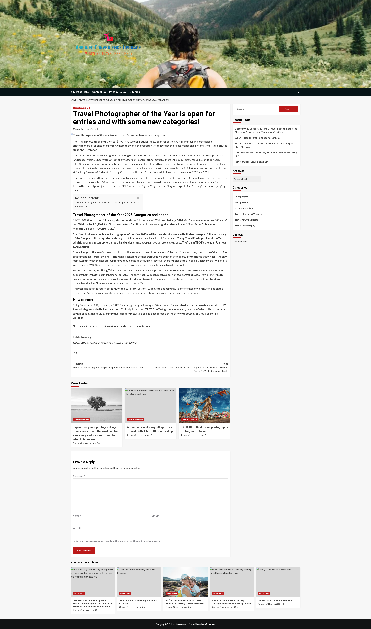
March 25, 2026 (227, 607)
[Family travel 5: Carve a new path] (278, 582)
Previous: (110, 365)
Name (77, 515)
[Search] (298, 91)
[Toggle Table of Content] (137, 198)
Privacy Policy (117, 91)
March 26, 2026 (181, 607)
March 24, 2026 (274, 604)
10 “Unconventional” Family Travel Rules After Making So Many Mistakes (264, 145)
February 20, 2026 (143, 435)
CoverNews (195, 624)
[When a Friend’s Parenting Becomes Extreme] (139, 582)
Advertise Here (80, 91)
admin (77, 129)
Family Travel (241, 202)
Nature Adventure (244, 208)
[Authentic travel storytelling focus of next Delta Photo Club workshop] (150, 405)
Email (155, 515)
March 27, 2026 (135, 607)
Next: (191, 367)
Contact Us (99, 91)
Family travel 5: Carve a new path (251, 161)
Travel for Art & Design (246, 219)
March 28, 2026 (88, 610)
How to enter (84, 206)
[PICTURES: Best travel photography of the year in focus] (204, 405)
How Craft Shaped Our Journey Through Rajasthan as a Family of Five (266, 154)
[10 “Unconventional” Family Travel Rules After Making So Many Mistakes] (185, 582)
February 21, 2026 (89, 443)
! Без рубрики (242, 196)
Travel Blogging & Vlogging (249, 214)
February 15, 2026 (197, 435)
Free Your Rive (240, 241)
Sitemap (135, 91)
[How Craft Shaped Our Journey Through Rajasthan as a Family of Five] (232, 582)
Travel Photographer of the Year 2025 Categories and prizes (108, 202)
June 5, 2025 (89, 129)
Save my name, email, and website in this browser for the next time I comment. (118, 540)
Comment (79, 476)
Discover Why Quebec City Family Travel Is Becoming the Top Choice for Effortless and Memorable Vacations (266, 130)
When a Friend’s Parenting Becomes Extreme (258, 137)
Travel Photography (81, 108)
